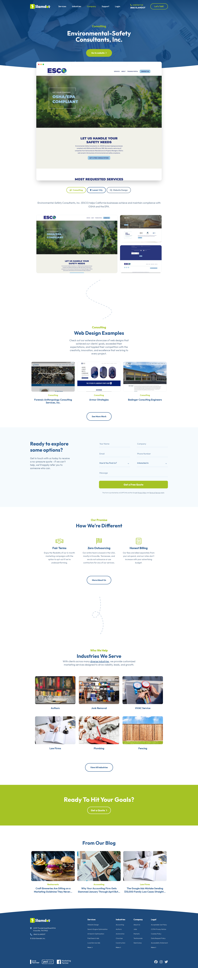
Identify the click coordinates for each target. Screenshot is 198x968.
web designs (117, 340)
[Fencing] (143, 730)
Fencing (142, 748)
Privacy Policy (142, 493)
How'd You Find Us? (108, 463)
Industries (76, 6)
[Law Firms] (55, 730)
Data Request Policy (158, 938)
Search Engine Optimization (97, 929)
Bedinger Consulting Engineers (145, 399)
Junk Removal (99, 708)
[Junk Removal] (99, 690)
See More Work (99, 416)
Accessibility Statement (159, 943)
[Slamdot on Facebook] (156, 962)
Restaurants (53, 884)
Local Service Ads (93, 943)
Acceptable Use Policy (159, 925)
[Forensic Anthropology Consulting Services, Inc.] (53, 376)
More (89, 947)
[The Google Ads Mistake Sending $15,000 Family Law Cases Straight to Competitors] (145, 866)
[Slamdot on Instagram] (161, 962)
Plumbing (99, 748)
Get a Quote (98, 810)
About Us (137, 925)
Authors (55, 708)
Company (91, 6)
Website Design (120, 190)
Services (62, 6)
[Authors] (55, 690)
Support (105, 6)
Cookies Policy (156, 934)
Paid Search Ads (93, 938)
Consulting (99, 26)
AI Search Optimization (95, 934)
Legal (153, 919)
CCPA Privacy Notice (158, 929)
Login (117, 6)
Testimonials (138, 938)
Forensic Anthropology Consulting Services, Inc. (53, 401)
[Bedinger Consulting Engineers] (145, 376)
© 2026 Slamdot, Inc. (37, 938)
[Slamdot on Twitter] (166, 962)
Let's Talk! (159, 6)
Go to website (98, 53)
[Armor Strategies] (99, 376)
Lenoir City (97, 190)
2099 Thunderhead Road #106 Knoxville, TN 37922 (44, 929)
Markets (137, 934)
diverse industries (99, 661)
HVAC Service (142, 708)
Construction (120, 943)
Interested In (143, 463)
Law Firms (55, 748)
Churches (119, 938)
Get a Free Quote (133, 484)
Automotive (120, 934)
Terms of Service (155, 493)
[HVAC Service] (143, 690)
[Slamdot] (40, 6)
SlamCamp (138, 943)
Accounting (99, 884)
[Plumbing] (99, 730)
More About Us (99, 580)
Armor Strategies (99, 399)
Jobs (135, 929)
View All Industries (99, 767)
